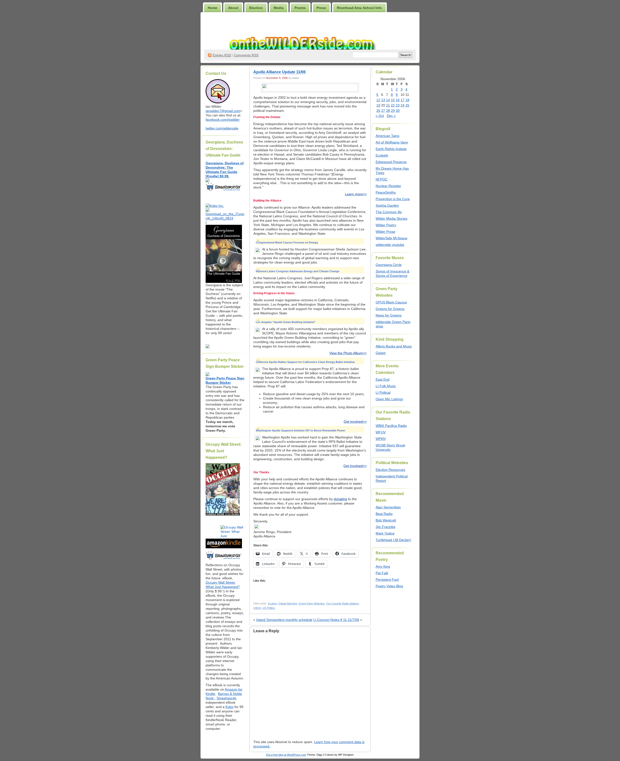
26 (378, 111)
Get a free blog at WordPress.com (286, 754)
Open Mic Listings (389, 399)
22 (393, 105)
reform (257, 607)
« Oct (380, 116)
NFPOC (382, 179)
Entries (222, 55)
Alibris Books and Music (394, 346)
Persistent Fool (387, 579)
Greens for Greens (390, 309)
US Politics (269, 607)
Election (256, 8)
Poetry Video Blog (389, 586)
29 (393, 111)
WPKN (381, 439)
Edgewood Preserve (391, 162)
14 (388, 100)
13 (383, 100)
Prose (321, 8)
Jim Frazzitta (385, 527)
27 (383, 111)
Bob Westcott (386, 520)
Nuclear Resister (388, 186)
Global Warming (288, 603)
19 (378, 105)
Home (212, 8)
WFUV (381, 432)
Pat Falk (382, 573)
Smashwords (226, 698)
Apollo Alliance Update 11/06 (279, 72)
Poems (300, 8)
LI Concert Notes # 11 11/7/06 (336, 620)
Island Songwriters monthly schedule (284, 620)
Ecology (272, 603)
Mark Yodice (385, 533)
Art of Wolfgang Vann (392, 142)
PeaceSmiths (386, 192)
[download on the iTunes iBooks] (225, 218)
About (233, 8)
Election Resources (390, 470)
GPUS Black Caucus (391, 302)
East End (382, 379)
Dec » (391, 116)
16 (398, 100)
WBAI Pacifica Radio (391, 426)
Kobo (229, 707)
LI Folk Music (386, 386)
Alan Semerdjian (388, 507)
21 (388, 105)
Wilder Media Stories (391, 218)
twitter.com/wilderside (222, 128)
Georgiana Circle (389, 265)
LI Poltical (383, 392)
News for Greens (389, 315)
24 (402, 105)
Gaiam (381, 353)
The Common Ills (389, 212)
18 (407, 100)
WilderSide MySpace (391, 238)
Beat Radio (384, 514)
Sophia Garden (387, 205)
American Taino (387, 136)
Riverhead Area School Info (359, 8)
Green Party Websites (312, 603)
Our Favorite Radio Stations (342, 603)
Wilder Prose (385, 232)
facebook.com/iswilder (223, 119)
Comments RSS (246, 55)
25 (407, 105)
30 (398, 111)
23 (398, 105)
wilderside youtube (390, 245)
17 (402, 100)
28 (388, 111)
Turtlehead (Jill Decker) (393, 540)
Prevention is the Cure (393, 199)
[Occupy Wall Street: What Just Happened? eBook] (224, 559)
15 (393, 100)
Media (279, 8)
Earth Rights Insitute (391, 149)
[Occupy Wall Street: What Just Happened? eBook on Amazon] (224, 547)
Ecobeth (382, 155)
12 (378, 100)
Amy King (383, 566)
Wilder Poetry (386, 225)
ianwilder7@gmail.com (223, 111)
